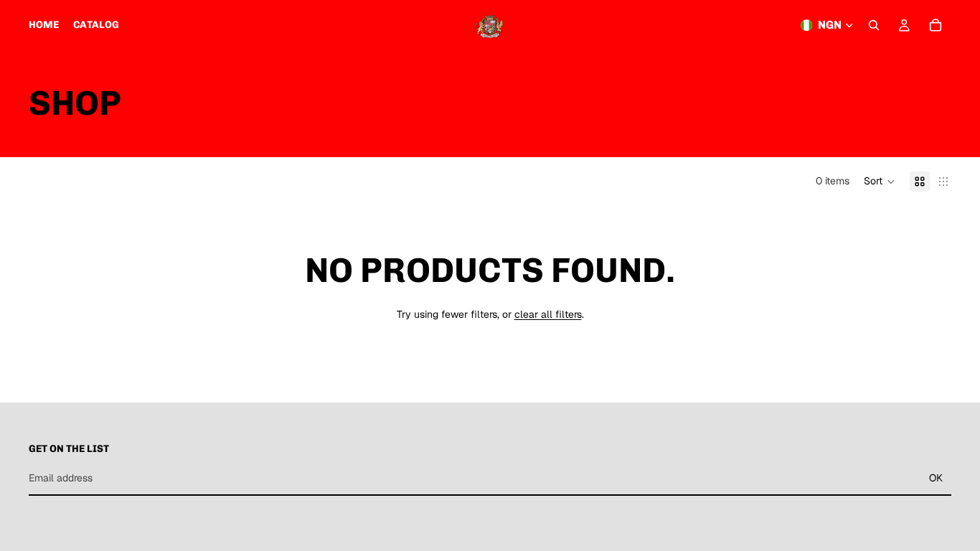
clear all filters (548, 314)
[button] (879, 181)
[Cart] (935, 25)
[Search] (874, 25)
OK (936, 477)
